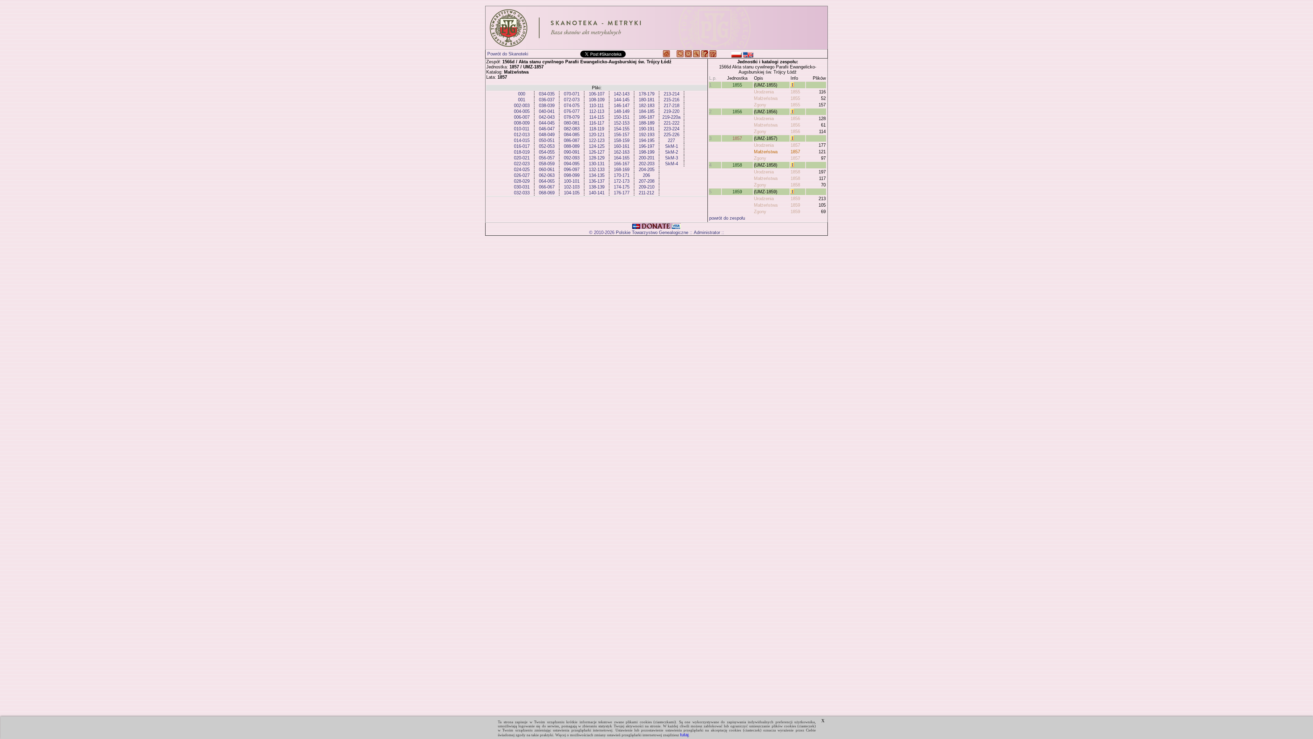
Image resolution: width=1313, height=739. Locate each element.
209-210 (646, 187)
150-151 (621, 117)
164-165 (621, 157)
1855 (737, 85)
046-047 (547, 128)
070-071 (572, 93)
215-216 (671, 99)
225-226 (671, 134)
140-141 (597, 192)
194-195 (646, 140)
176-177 (621, 192)
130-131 (597, 163)
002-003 (522, 105)
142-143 (621, 93)
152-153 (621, 123)
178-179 (646, 93)
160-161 (621, 146)
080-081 (572, 123)
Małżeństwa (766, 98)
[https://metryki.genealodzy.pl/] (656, 27)
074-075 (572, 105)
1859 (737, 191)
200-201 (646, 157)
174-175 (621, 187)
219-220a (671, 117)
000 (521, 93)
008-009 (522, 123)
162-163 (621, 152)
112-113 (596, 111)
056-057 (547, 157)
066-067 (547, 187)
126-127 (597, 152)
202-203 (646, 163)
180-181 (646, 99)
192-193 (646, 134)
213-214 (671, 93)
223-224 (671, 128)
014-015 (522, 140)
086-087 (572, 140)
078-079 (572, 117)
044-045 (547, 123)
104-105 (572, 192)
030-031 (522, 187)
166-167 (621, 163)
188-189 (646, 123)
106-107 (597, 93)
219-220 (671, 111)
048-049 (547, 134)
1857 (737, 138)
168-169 (621, 169)
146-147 (621, 105)
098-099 (572, 175)
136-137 (597, 181)
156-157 (621, 134)
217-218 (671, 105)
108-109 (597, 99)
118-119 (596, 128)
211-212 (646, 192)
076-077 (572, 111)
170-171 (621, 175)
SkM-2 (671, 152)
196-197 (646, 146)
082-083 (572, 128)
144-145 (621, 99)
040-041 (547, 111)
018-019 (522, 152)
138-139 (597, 187)
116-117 (596, 123)
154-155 (621, 128)
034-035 (547, 93)
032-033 (522, 192)
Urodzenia (764, 91)
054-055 (547, 152)
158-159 (621, 140)
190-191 (646, 128)
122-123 (597, 140)
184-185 (646, 111)
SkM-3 (671, 157)
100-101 (572, 181)
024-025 (522, 169)
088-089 (572, 146)
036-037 (547, 99)
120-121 (597, 134)
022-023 (522, 163)
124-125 (597, 146)
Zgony (760, 104)
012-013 (522, 134)
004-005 (522, 111)
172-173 (621, 181)
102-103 (572, 187)
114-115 (596, 117)
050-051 (547, 140)
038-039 (547, 105)
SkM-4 (671, 163)
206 (646, 175)
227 (671, 140)
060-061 (547, 169)
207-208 (646, 181)
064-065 (547, 181)
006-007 (522, 117)
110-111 (596, 105)
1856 (737, 111)
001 (521, 99)
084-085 (572, 134)
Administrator (707, 232)
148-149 (621, 111)
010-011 (521, 128)
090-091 (572, 152)
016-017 (522, 146)
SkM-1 (671, 146)
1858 (737, 165)
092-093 (572, 157)
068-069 (547, 192)
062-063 (547, 175)
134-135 (597, 175)
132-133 (597, 169)
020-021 (522, 157)
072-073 (572, 99)
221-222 (671, 123)
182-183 (646, 105)
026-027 (522, 175)
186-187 (646, 117)
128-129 (597, 157)
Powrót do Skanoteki (507, 53)
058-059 (547, 163)
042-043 (547, 117)
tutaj (684, 734)
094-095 (572, 163)
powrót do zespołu (727, 218)
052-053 (547, 146)
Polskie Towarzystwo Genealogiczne (652, 232)
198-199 (646, 152)
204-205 (646, 169)
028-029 (522, 181)
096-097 (572, 169)
